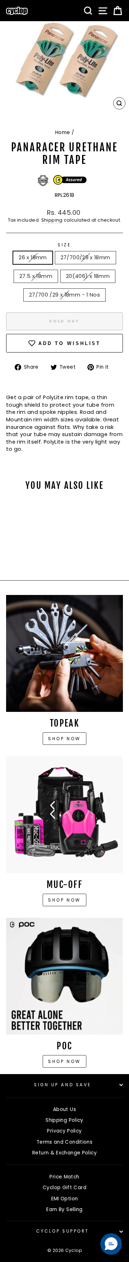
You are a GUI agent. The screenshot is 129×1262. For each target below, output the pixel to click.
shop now (64, 1061)
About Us (64, 1109)
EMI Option (64, 1198)
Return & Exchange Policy (64, 1152)
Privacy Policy (64, 1131)
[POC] (64, 976)
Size (64, 245)
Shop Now (64, 900)
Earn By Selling (64, 1209)
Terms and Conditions (64, 1142)
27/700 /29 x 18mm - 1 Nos (64, 294)
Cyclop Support (62, 1231)
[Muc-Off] (64, 814)
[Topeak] (64, 653)
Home (62, 132)
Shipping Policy (64, 1120)
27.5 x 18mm (35, 276)
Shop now (64, 739)
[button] (111, 1244)
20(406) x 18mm (88, 276)
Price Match (64, 1176)
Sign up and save (62, 1085)
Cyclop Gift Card (64, 1187)
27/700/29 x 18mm (85, 257)
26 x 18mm (33, 257)
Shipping (52, 220)
